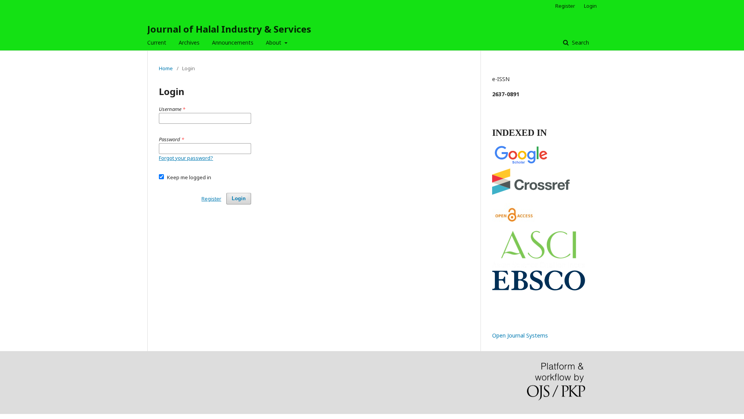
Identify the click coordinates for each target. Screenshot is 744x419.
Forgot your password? (186, 157)
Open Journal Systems (520, 335)
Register (565, 5)
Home (166, 68)
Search (579, 42)
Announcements (232, 42)
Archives (189, 42)
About (274, 42)
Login (590, 5)
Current (156, 42)
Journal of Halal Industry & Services (229, 29)
